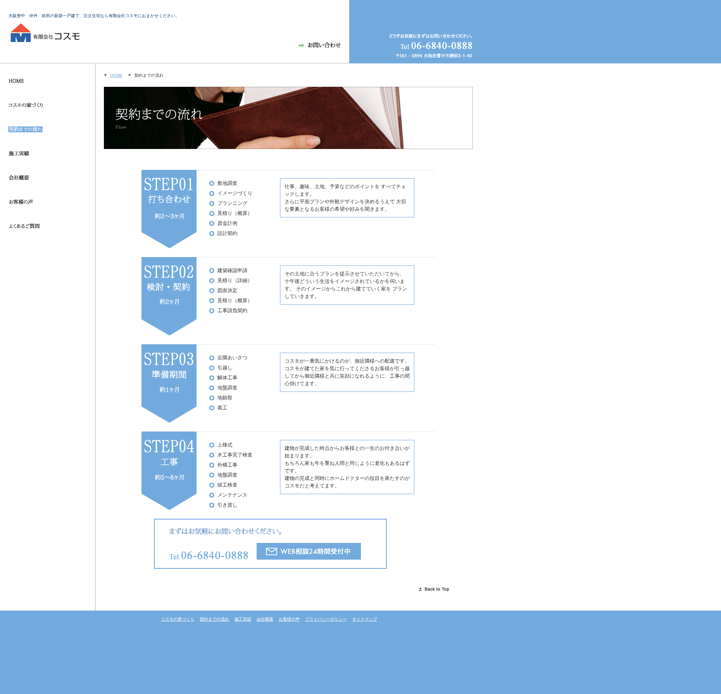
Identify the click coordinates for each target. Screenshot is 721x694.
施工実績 (242, 619)
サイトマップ (364, 619)
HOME (116, 75)
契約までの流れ (214, 619)
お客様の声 (289, 619)
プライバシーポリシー (326, 619)
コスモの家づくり (177, 619)
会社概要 (265, 619)
